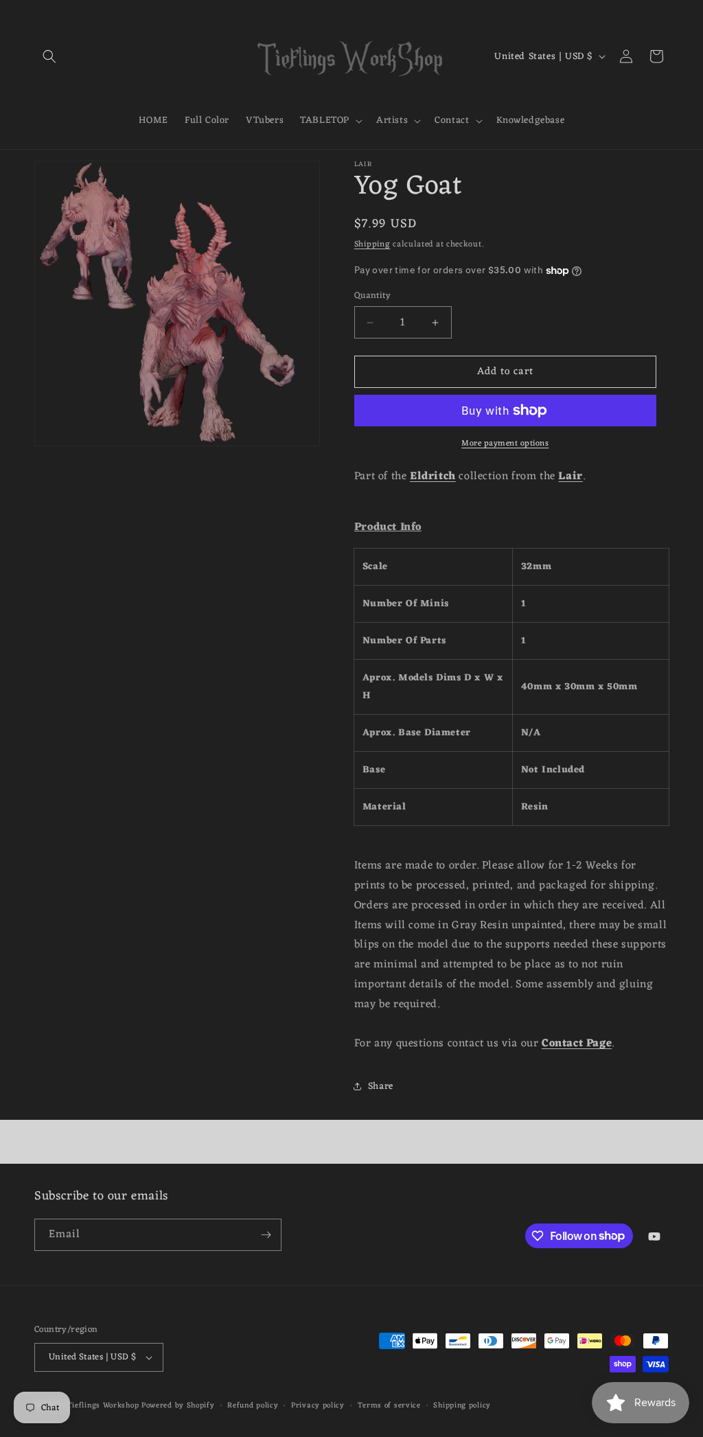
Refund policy (252, 1405)
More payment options (505, 443)
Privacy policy (318, 1405)
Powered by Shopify (178, 1405)
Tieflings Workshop (103, 1405)
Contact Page (577, 1043)
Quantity (372, 296)
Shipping (372, 244)
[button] (49, 56)
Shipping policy (462, 1405)
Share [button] (380, 1086)
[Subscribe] (266, 1235)
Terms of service (389, 1405)
